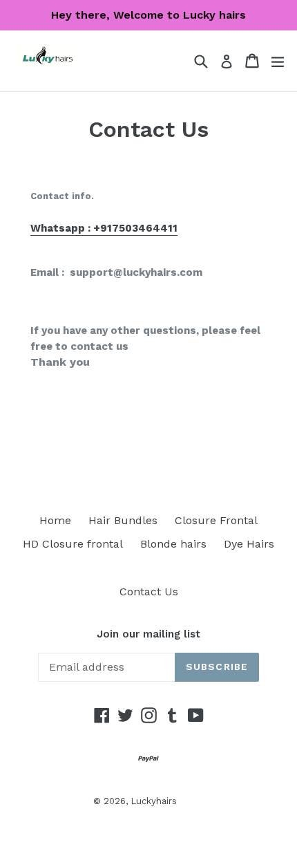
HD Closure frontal (73, 543)
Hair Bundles (122, 520)
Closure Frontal (216, 520)
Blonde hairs (173, 543)
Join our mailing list (148, 634)
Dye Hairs (249, 543)
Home (55, 520)
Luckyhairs (154, 801)
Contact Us (148, 591)
